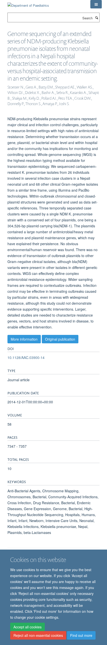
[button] (96, 4)
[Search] (96, 17)
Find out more (81, 635)
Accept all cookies (27, 626)
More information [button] (24, 339)
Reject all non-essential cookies (38, 635)
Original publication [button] (60, 339)
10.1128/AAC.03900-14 (26, 357)
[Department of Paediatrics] (28, 3)
